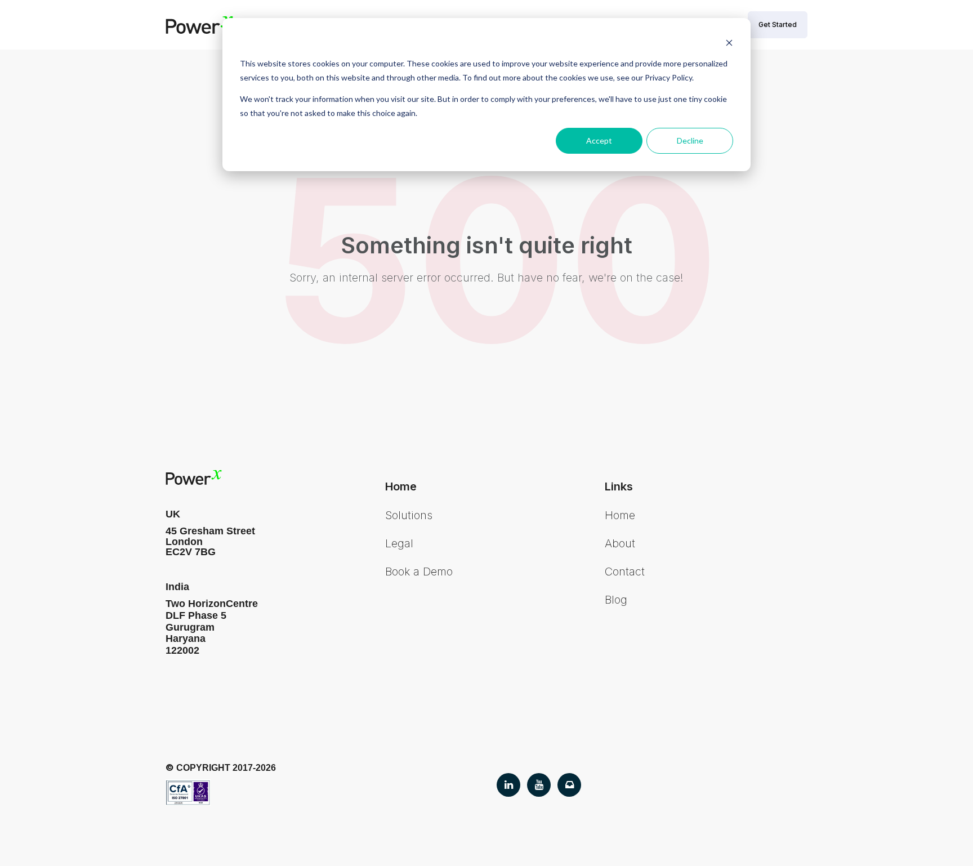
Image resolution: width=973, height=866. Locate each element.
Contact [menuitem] (625, 571)
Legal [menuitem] (399, 543)
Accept (599, 140)
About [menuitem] (620, 543)
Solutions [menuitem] (408, 515)
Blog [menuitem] (616, 599)
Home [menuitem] (620, 515)
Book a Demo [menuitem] (419, 571)
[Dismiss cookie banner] (729, 42)
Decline (690, 140)
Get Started (777, 24)
